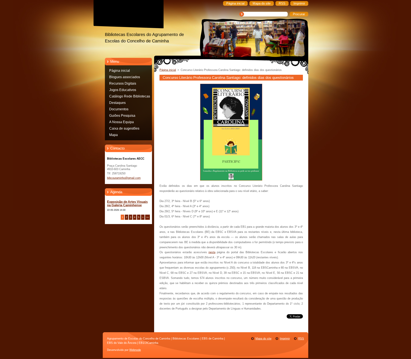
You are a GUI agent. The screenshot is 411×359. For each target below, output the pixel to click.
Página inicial (119, 70)
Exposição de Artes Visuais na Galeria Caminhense (127, 203)
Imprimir (285, 338)
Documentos (118, 109)
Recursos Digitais (122, 83)
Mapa (113, 135)
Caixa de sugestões (124, 128)
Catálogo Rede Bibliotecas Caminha (129, 97)
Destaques (117, 103)
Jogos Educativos (122, 90)
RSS (301, 338)
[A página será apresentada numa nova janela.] (231, 180)
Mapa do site (263, 338)
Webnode (135, 350)
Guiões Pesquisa (122, 115)
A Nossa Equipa (121, 122)
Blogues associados (124, 77)
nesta (211, 252)
